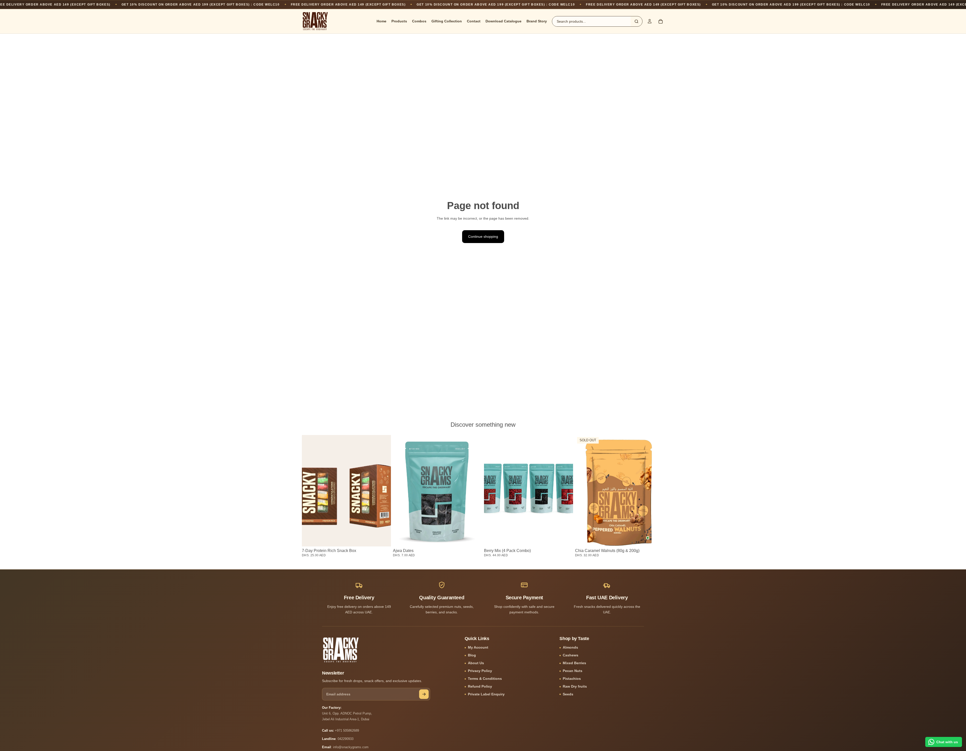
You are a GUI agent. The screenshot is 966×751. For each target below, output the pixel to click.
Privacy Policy (480, 671)
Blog (472, 655)
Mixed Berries (574, 663)
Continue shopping (483, 236)
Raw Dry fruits (575, 686)
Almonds (570, 647)
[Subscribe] (424, 694)
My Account (478, 647)
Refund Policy (480, 686)
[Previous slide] (491, 490)
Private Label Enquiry (486, 694)
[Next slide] (565, 490)
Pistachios (572, 679)
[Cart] (660, 21)
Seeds (568, 694)
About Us (476, 663)
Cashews (570, 655)
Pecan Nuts (572, 671)
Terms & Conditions (485, 679)
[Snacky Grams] (341, 650)
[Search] (636, 21)
